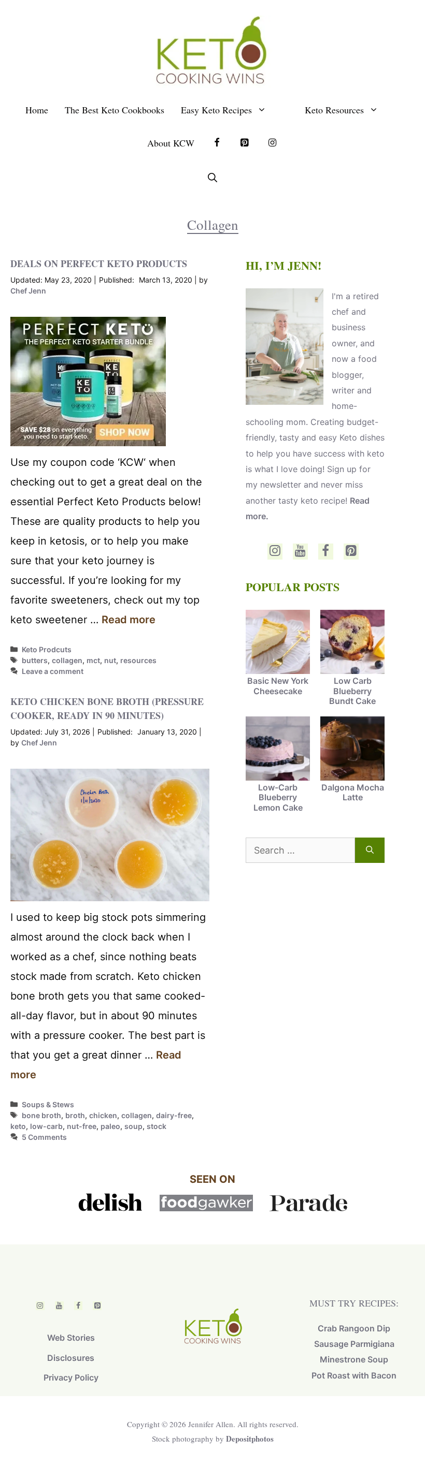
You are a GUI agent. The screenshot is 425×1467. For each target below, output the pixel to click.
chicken (103, 1115)
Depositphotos (250, 1438)
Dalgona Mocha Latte (352, 792)
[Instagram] (274, 552)
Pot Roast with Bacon (353, 1375)
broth (75, 1115)
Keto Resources (334, 110)
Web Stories (71, 1337)
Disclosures (70, 1358)
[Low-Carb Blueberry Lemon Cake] (278, 749)
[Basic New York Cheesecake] (278, 643)
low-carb (46, 1126)
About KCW (170, 143)
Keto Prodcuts (47, 649)
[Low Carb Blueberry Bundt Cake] (352, 643)
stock (156, 1126)
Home (36, 110)
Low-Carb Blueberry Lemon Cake (278, 797)
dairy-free (174, 1115)
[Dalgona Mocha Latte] (352, 749)
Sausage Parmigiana (354, 1344)
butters (35, 660)
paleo (110, 1126)
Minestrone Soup (354, 1359)
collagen (67, 660)
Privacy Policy (71, 1377)
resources (138, 660)
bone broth (41, 1115)
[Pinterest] (351, 552)
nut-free (81, 1126)
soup (133, 1126)
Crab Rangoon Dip (354, 1328)
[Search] (370, 850)
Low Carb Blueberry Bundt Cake (352, 691)
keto (18, 1126)
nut (110, 660)
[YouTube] (300, 552)
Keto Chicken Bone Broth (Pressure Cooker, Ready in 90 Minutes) (107, 708)
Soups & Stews (48, 1104)
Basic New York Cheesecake (277, 686)
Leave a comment (52, 671)
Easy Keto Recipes (216, 110)
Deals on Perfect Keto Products (98, 263)
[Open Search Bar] (212, 177)
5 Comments (44, 1137)
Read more (128, 619)
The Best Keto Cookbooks (114, 110)
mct (93, 660)
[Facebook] (325, 552)
